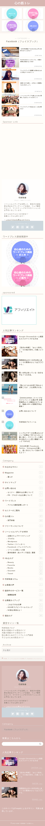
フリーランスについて (23, 526)
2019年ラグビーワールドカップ (24, 607)
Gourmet (25, 571)
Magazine (23, 473)
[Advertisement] (22, 151)
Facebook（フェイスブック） (24, 547)
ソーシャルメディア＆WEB (23, 532)
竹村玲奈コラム (23, 579)
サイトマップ (23, 482)
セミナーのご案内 (23, 510)
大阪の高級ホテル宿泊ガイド (14, 633)
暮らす (24, 477)
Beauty (24, 562)
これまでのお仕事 (24, 604)
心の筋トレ (22, 3)
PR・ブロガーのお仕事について (24, 495)
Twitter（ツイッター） (24, 544)
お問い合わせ (23, 488)
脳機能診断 (24, 595)
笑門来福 (25, 520)
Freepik (18, 808)
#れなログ (23, 558)
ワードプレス (23, 501)
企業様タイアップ (23, 600)
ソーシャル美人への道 (24, 550)
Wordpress (24, 541)
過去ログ (23, 616)
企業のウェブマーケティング (24, 536)
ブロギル (25, 539)
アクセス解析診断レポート (24, 505)
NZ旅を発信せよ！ (24, 610)
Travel (25, 573)
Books (24, 568)
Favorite (24, 565)
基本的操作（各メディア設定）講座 (24, 552)
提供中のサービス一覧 (23, 591)
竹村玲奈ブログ (8, 628)
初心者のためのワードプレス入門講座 (17, 635)
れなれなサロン (23, 467)
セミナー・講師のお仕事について (24, 492)
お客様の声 (23, 585)
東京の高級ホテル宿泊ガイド (14, 630)
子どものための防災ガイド (13, 637)
